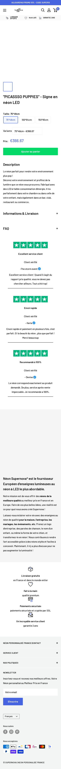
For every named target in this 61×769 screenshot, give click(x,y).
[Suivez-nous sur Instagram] (11, 732)
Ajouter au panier (30, 151)
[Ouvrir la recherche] (43, 10)
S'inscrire (13, 701)
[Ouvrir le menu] (4, 10)
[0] (55, 10)
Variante (7, 130)
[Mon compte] (49, 10)
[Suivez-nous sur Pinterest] (17, 732)
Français (9, 716)
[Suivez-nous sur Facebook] (5, 732)
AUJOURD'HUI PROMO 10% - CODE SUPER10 (30, 2)
